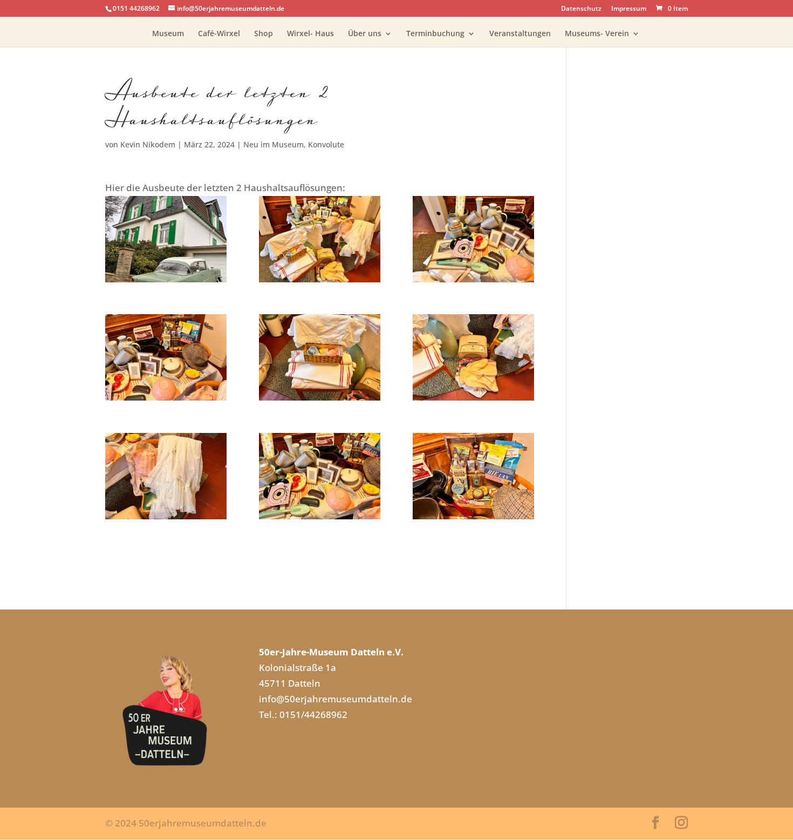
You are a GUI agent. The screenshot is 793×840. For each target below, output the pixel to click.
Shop (263, 34)
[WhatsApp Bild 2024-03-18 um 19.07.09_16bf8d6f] (166, 239)
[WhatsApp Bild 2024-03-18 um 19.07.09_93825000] (166, 476)
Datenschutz (581, 9)
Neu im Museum (273, 144)
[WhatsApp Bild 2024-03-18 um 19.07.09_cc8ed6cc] (319, 239)
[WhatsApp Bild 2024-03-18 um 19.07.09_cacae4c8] (473, 239)
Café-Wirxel (219, 34)
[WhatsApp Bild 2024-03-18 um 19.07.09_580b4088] (319, 476)
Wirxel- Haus (310, 34)
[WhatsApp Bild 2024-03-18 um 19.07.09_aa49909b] (166, 357)
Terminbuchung (435, 34)
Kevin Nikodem (147, 144)
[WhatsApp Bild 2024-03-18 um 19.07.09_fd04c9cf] (473, 357)
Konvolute (326, 144)
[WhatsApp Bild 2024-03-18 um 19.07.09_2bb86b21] (473, 476)
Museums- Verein (597, 34)
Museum (168, 34)
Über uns (364, 34)
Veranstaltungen (520, 34)
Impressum (628, 9)
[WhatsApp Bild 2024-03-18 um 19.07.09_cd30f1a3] (319, 357)
